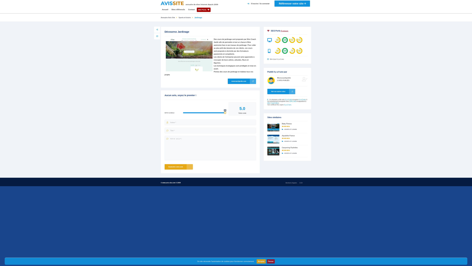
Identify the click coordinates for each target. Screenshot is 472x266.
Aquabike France (288, 136)
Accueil (165, 9)
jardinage (234, 72)
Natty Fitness (287, 124)
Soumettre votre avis (175, 167)
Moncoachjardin (284, 78)
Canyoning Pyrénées (290, 148)
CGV (301, 183)
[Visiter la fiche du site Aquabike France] (273, 139)
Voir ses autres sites (278, 91)
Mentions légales (291, 183)
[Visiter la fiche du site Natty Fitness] (273, 127)
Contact (191, 9)
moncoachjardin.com (238, 81)
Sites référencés (178, 9)
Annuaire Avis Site (168, 17)
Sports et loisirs (185, 17)
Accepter (261, 261)
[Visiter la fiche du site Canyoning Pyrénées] (273, 151)
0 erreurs (284, 31)
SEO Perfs (202, 10)
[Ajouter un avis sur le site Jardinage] (157, 36)
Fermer (270, 261)
